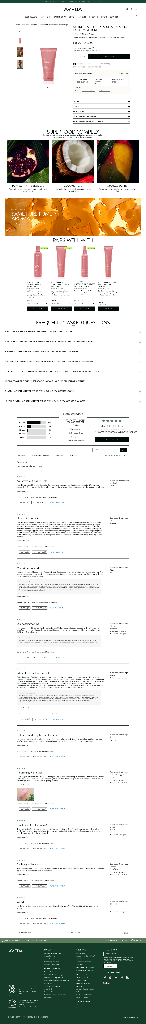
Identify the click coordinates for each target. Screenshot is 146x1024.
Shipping (79, 986)
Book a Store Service (84, 995)
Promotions (80, 953)
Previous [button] (20, 34)
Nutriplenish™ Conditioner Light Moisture (60, 284)
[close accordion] (73, 325)
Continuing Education (51, 962)
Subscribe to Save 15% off (85, 956)
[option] (20, 39)
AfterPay (79, 964)
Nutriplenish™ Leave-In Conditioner (84, 285)
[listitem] (38, 279)
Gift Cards (80, 959)
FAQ (78, 992)
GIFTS (71, 17)
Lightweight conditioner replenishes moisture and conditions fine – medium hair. (60, 294)
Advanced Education (51, 964)
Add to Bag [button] (109, 56)
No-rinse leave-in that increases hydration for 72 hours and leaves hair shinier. (84, 294)
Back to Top (75, 932)
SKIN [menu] (49, 17)
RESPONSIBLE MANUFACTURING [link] (88, 122)
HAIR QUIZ (81, 17)
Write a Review (112, 439)
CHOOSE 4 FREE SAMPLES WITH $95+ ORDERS (73, 2)
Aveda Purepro (49, 956)
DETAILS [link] (76, 101)
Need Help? (81, 974)
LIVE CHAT (138, 940)
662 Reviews (90, 34)
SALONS (124, 940)
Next (126, 933)
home (18, 25)
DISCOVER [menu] (93, 17)
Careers (79, 1008)
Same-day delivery (88, 91)
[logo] (73, 9)
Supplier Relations (50, 992)
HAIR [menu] (42, 17)
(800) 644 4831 (82, 998)
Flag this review (57, 502)
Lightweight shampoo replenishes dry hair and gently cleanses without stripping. (36, 294)
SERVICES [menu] (114, 17)
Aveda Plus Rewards (83, 962)
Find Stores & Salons (123, 9)
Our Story (80, 1005)
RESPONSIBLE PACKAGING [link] (85, 117)
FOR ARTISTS (111, 940)
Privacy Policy (49, 972)
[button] (73, 326)
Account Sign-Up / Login (85, 989)
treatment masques (29, 25)
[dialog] (137, 16)
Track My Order (82, 978)
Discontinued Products (84, 970)
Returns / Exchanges (83, 983)
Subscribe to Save (84, 48)
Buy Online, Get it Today (85, 967)
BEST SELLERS (31, 17)
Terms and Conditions (52, 986)
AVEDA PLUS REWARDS (13, 940)
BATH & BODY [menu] (60, 17)
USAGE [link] (76, 107)
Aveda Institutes (50, 959)
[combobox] (37, 303)
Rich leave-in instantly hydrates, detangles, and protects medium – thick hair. (107, 294)
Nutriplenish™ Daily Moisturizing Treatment (108, 284)
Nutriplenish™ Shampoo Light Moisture (35, 284)
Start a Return (81, 980)
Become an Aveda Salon (52, 953)
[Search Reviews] (123, 450)
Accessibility (48, 989)
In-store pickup (104, 91)
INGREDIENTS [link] (79, 112)
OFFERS (103, 17)
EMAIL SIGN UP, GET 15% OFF (38, 940)
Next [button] (50, 87)
